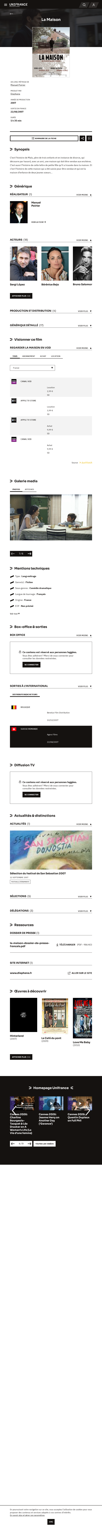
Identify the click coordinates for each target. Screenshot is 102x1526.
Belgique (25, 707)
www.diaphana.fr (21, 973)
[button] (86, 502)
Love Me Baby (81, 1042)
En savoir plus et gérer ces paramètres (27, 1515)
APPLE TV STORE (28, 400)
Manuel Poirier (18, 85)
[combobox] (32, 368)
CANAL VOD (25, 381)
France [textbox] (16, 368)
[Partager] (82, 138)
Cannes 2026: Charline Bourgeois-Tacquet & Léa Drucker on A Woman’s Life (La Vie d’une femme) (21, 1124)
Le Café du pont (51, 1038)
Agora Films (52, 734)
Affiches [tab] (29, 489)
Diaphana (15, 93)
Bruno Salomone (83, 284)
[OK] (51, 1522)
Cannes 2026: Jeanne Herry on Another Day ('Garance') (49, 1119)
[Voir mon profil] (93, 5)
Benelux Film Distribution (58, 712)
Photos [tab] (16, 489)
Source (75, 462)
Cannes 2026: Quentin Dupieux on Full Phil (78, 1117)
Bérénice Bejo (50, 284)
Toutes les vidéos (44, 1144)
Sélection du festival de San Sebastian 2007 (38, 873)
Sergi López (17, 284)
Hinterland (17, 1036)
